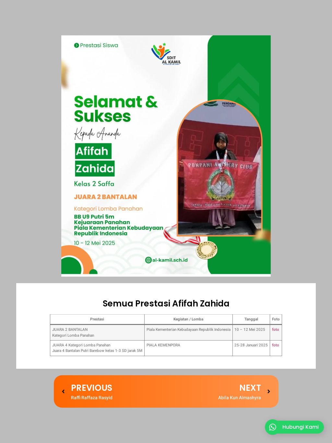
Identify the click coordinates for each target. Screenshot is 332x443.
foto (275, 329)
